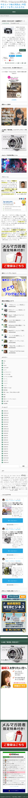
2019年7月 (6, 449)
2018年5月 (6, 453)
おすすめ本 (6, 367)
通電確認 (16, 490)
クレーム (5, 378)
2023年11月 (6, 413)
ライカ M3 (7, 485)
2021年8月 (6, 426)
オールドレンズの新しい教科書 (20, 478)
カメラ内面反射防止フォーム (6, 480)
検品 (4, 394)
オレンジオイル (11, 478)
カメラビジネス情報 (8, 376)
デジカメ (12, 482)
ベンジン (10, 484)
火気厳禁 (16, 489)
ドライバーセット (18, 482)
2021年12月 (6, 422)
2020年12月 (6, 428)
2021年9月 (6, 424)
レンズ (5, 385)
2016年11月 (6, 462)
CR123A (14, 475)
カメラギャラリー (7, 372)
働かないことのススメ (20, 487)
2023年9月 (6, 415)
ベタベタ (5, 484)
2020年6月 (6, 440)
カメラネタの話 (7, 374)
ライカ (3, 485)
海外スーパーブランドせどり (10, 399)
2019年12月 (6, 442)
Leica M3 (12, 477)
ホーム (2, 15)
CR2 (10, 475)
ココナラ (5, 381)
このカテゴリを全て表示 (14, 786)
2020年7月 (6, 437)
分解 (13, 489)
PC (4, 363)
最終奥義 (5, 390)
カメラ (5, 369)
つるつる (5, 478)
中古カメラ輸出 (21, 485)
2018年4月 (6, 455)
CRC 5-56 (18, 475)
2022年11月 (6, 417)
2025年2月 (6, 411)
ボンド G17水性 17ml (16, 484)
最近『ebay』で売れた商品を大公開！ (12, 392)
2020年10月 (6, 431)
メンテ (16, 63)
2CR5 (2, 475)
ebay (5, 360)
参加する (23, 788)
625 (8, 475)
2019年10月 (6, 444)
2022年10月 (6, 419)
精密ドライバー (22, 489)
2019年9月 (6, 446)
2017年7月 (6, 460)
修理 (18, 63)
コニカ (21, 480)
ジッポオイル (6, 481)
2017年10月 (6, 458)
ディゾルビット (7, 482)
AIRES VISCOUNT (10, 63)
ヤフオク (24, 484)
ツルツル (20, 481)
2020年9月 (6, 433)
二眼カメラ (6, 488)
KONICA (7, 477)
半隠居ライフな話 (7, 387)
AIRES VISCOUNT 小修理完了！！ (13, 21)
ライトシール (12, 485)
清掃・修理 (24, 63)
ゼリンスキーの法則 (13, 481)
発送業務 (5, 403)
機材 (4, 396)
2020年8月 (6, 435)
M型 (19, 477)
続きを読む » (22, 50)
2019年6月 (6, 451)
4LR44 (5, 475)
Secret (5, 365)
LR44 (16, 477)
